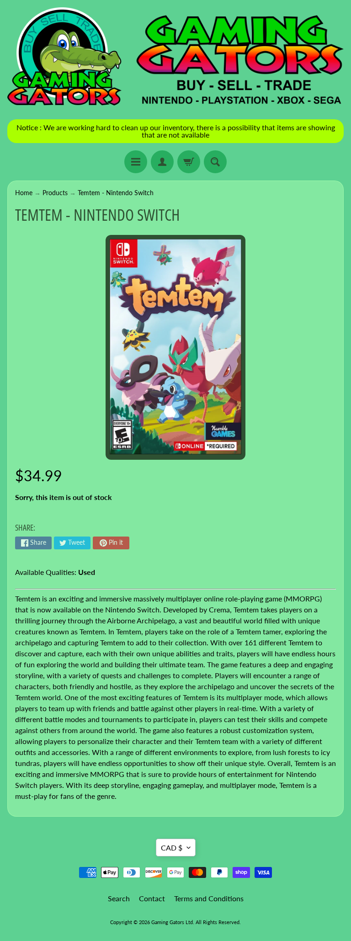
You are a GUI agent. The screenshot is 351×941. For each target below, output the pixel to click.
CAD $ (171, 847)
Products (55, 193)
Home (23, 193)
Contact (152, 898)
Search (119, 898)
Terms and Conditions (209, 898)
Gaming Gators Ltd (172, 922)
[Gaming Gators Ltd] (175, 57)
